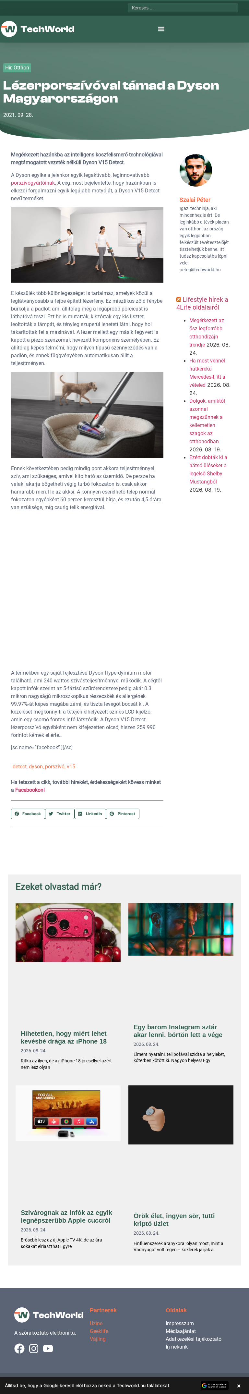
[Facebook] (19, 1348)
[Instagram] (34, 1348)
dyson (36, 767)
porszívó (55, 767)
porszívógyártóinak (33, 183)
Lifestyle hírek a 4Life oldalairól (202, 303)
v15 (71, 767)
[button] (161, 29)
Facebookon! (30, 790)
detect (20, 767)
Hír (8, 68)
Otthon (21, 68)
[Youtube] (48, 1348)
